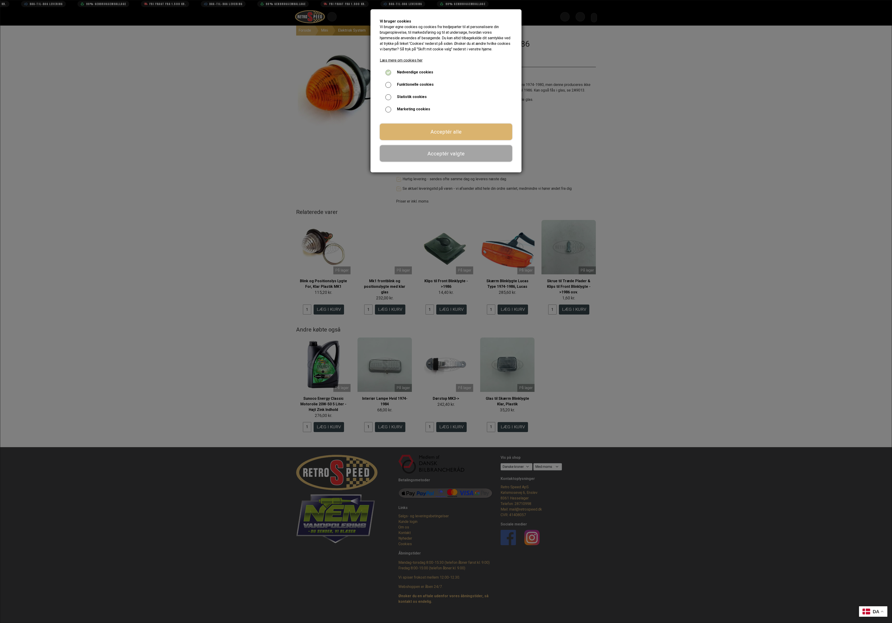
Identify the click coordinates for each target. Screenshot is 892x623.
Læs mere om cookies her (401, 60)
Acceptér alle (446, 132)
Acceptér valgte (446, 154)
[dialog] (446, 311)
